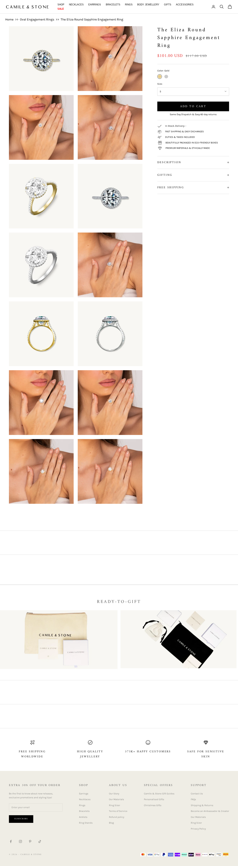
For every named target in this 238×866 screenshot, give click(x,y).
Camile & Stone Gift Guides (159, 793)
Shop (60, 4)
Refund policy (116, 817)
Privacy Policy (198, 828)
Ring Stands (86, 822)
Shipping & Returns (202, 805)
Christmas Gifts (152, 805)
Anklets (83, 817)
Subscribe (21, 819)
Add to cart (193, 106)
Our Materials (116, 799)
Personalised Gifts (154, 799)
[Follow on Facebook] (11, 841)
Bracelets (113, 4)
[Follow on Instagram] (20, 841)
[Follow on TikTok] (40, 841)
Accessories (185, 4)
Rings (129, 4)
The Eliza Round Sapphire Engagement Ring (92, 19)
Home (9, 19)
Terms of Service (118, 811)
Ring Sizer (114, 805)
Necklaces (76, 4)
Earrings (94, 4)
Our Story (114, 793)
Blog (111, 822)
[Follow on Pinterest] (30, 841)
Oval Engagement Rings (37, 19)
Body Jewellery (148, 4)
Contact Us (197, 793)
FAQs (193, 799)
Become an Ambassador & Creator (210, 811)
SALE (60, 9)
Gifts (167, 4)
